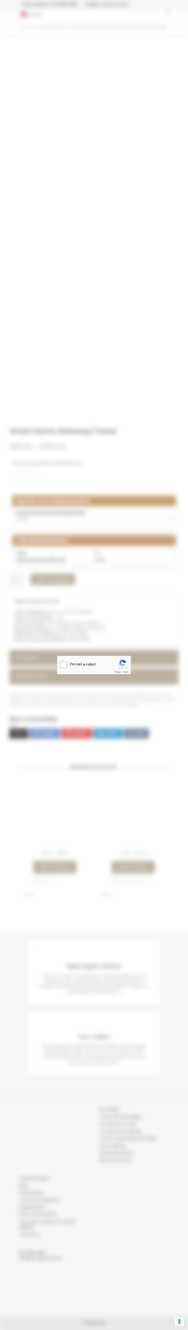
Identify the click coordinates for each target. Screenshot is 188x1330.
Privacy (118, 672)
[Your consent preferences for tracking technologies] (179, 1321)
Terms (126, 672)
